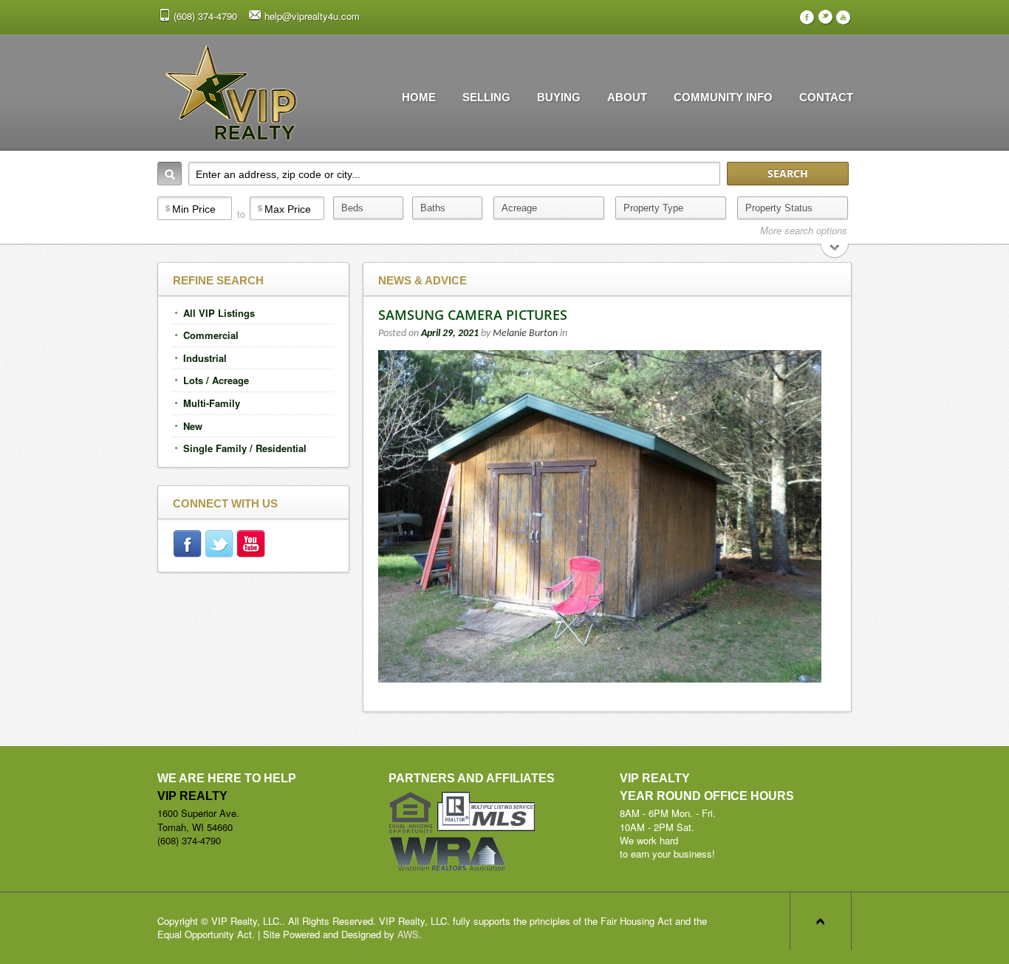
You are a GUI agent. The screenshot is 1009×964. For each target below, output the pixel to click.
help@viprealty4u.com (312, 16)
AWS (408, 934)
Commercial (211, 335)
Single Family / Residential (245, 448)
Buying (559, 97)
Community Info (723, 97)
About (627, 97)
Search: (169, 173)
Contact (826, 97)
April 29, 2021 (450, 333)
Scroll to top (821, 921)
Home (419, 97)
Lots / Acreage (216, 380)
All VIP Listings (219, 313)
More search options (803, 230)
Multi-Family (211, 403)
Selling (486, 97)
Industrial (205, 358)
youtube (252, 545)
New (192, 426)
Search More (835, 252)
